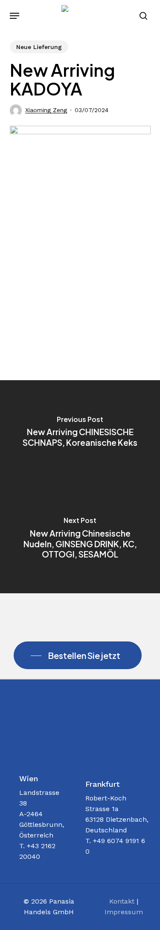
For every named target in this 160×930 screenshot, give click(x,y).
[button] (14, 16)
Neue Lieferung (39, 46)
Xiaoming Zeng (46, 110)
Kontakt (121, 901)
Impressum (124, 912)
